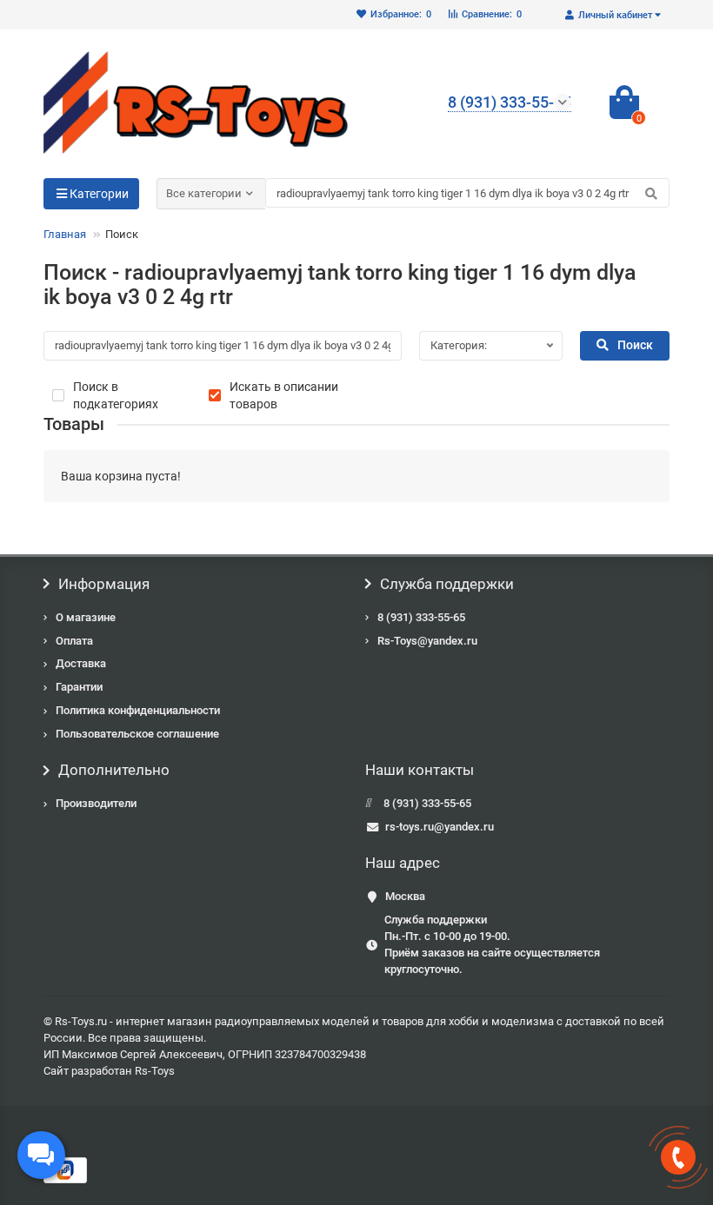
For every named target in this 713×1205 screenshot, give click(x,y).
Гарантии (79, 686)
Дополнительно (114, 769)
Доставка (81, 663)
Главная (64, 234)
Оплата (74, 640)
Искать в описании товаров (284, 395)
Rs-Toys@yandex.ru (427, 640)
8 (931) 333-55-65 (421, 617)
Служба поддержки (447, 584)
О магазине (86, 617)
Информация (104, 584)
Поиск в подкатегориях (115, 395)
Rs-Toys (155, 1070)
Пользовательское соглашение (137, 733)
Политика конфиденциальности (138, 710)
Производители (96, 803)
